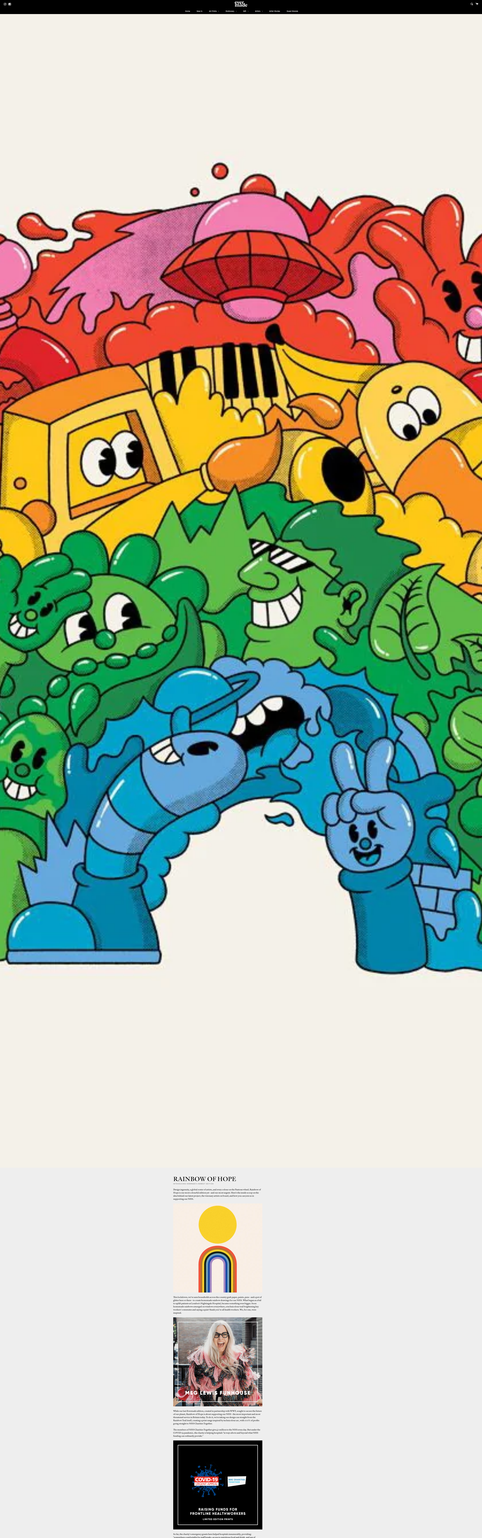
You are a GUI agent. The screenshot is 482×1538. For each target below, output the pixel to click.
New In (199, 11)
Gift (245, 11)
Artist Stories (274, 11)
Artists (258, 11)
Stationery (230, 11)
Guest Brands (292, 11)
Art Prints (213, 11)
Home (187, 11)
